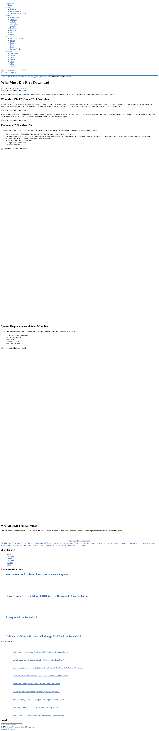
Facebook (10, 556)
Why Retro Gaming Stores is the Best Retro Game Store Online (36, 684)
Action (12, 22)
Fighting (13, 34)
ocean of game (89, 543)
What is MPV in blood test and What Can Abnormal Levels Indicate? (38, 715)
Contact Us (10, 3)
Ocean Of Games (16, 39)
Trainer (12, 66)
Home (9, 5)
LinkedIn (10, 561)
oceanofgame (113, 543)
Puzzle (12, 41)
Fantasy (13, 30)
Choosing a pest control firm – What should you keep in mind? (36, 707)
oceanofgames (124, 543)
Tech (12, 62)
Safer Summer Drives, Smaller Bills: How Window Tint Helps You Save (39, 660)
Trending (13, 20)
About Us (9, 7)
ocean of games (101, 543)
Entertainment (15, 18)
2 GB (10, 77)
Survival (13, 60)
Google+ (10, 558)
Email (9, 565)
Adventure (14, 24)
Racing (12, 43)
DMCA (13, 9)
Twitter (9, 554)
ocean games (78, 543)
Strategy (13, 57)
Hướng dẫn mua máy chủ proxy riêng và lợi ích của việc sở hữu (36, 692)
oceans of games (149, 543)
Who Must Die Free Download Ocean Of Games (70, 545)
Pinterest (10, 563)
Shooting (9, 51)
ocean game (68, 543)
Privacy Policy (15, 11)
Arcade (13, 26)
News (8, 15)
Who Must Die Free (20, 545)
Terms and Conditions (18, 13)
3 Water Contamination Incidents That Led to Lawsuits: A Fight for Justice (40, 676)
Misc (12, 32)
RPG (12, 45)
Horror (8, 36)
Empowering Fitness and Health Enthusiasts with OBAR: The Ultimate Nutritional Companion (48, 668)
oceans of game (136, 543)
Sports (12, 55)
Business (13, 28)
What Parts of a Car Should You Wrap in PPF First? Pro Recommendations (40, 652)
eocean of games (57, 543)
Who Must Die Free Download (79, 541)
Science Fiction (16, 49)
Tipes (12, 64)
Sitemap (4, 729)
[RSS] (1, 74)
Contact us (11, 729)
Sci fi (12, 47)
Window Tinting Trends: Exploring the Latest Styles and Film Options (38, 700)
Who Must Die (6, 545)
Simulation (14, 53)
